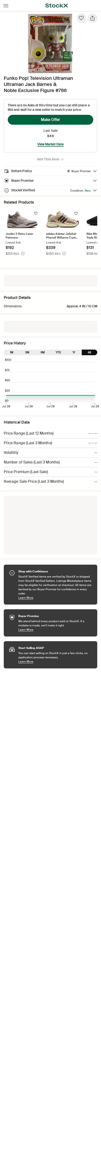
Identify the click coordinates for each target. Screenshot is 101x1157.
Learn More (55, 598)
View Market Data (50, 144)
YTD (58, 352)
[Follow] (35, 213)
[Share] (92, 18)
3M (27, 352)
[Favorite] (81, 18)
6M (43, 352)
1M (11, 352)
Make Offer (50, 119)
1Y (74, 352)
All (89, 352)
